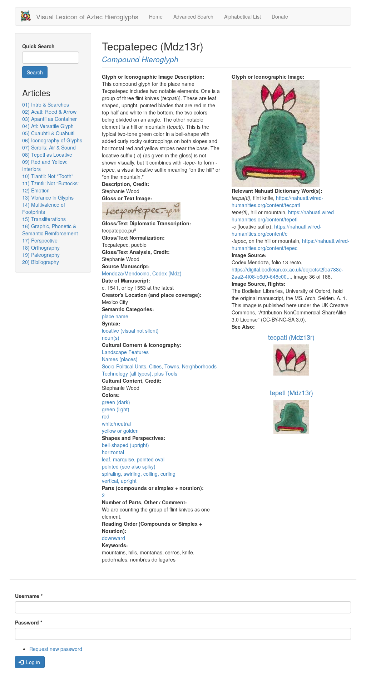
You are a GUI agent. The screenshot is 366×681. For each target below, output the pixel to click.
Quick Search (38, 46)
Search (35, 72)
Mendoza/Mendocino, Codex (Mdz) (142, 273)
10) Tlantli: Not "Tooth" (47, 176)
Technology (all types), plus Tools (139, 373)
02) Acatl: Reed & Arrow (49, 111)
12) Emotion (36, 190)
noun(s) (110, 337)
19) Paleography (41, 254)
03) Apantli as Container (49, 118)
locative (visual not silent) (130, 330)
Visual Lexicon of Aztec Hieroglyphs (87, 16)
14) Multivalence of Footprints (43, 208)
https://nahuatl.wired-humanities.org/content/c (277, 230)
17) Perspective (40, 240)
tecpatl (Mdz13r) (291, 337)
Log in (32, 662)
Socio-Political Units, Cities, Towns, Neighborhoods (159, 366)
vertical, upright (119, 480)
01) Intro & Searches (45, 104)
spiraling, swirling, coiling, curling (138, 473)
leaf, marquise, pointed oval (133, 459)
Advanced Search (193, 16)
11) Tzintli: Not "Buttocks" (50, 183)
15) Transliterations (44, 218)
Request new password (55, 648)
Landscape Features (125, 352)
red (105, 416)
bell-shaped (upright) (125, 445)
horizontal (113, 452)
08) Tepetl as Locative (47, 154)
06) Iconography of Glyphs (52, 140)
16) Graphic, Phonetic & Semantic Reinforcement (50, 229)
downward (113, 538)
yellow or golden (120, 430)
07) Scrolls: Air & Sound (49, 147)
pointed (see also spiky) (128, 466)
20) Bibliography (40, 261)
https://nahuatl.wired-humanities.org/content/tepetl (284, 216)
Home (156, 16)
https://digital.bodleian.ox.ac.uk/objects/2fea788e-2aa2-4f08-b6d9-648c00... (287, 273)
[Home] (28, 15)
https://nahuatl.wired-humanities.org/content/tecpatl (277, 201)
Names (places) (120, 359)
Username (29, 595)
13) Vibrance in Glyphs (48, 197)
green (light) (115, 409)
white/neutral (116, 423)
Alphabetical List (242, 16)
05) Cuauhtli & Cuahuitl (48, 133)
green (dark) (116, 402)
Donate (280, 16)
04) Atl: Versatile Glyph (48, 125)
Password (28, 622)
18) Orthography (41, 247)
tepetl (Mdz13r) (291, 392)
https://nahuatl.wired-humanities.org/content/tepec (291, 244)
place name (115, 316)
